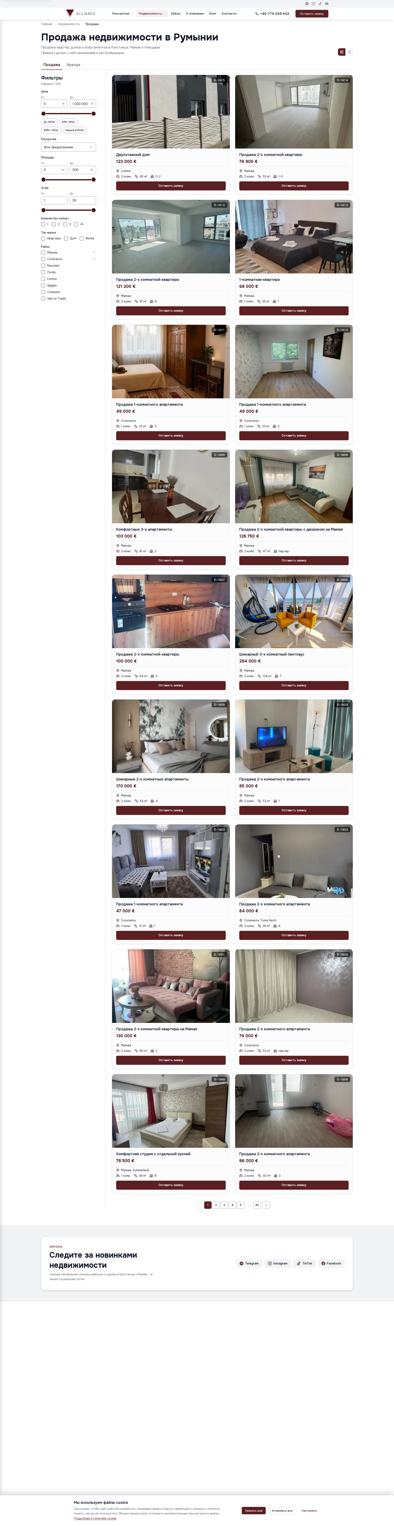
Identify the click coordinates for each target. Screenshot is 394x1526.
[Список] (349, 52)
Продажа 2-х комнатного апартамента (274, 779)
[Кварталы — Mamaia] (77, 252)
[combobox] (68, 147)
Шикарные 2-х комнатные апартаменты (152, 779)
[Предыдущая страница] (199, 1205)
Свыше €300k (74, 130)
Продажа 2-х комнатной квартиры (270, 154)
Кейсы (175, 14)
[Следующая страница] (266, 1205)
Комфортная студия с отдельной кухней (153, 1154)
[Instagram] (313, 3)
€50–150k (68, 122)
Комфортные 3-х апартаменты (144, 529)
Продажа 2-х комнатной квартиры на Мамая (156, 1029)
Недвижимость (150, 14)
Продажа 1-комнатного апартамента (149, 404)
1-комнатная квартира (259, 279)
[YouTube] (326, 3)
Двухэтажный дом (133, 154)
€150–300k (51, 130)
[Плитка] (341, 52)
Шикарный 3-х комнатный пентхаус (271, 654)
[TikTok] (320, 3)
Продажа (52, 64)
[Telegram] (307, 3)
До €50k (49, 122)
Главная (46, 24)
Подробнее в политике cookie (95, 1518)
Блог (212, 14)
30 (257, 1205)
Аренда (73, 64)
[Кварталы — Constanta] (79, 259)
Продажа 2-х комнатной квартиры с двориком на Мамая (291, 529)
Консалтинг (121, 14)
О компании (195, 14)
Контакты (229, 14)
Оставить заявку (312, 13)
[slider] (43, 113)
